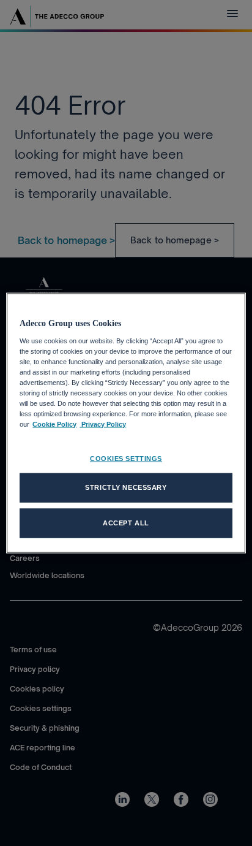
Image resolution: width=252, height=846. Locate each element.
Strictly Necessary (125, 487)
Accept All (126, 523)
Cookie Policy (54, 424)
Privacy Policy (103, 424)
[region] (125, 423)
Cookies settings (126, 458)
